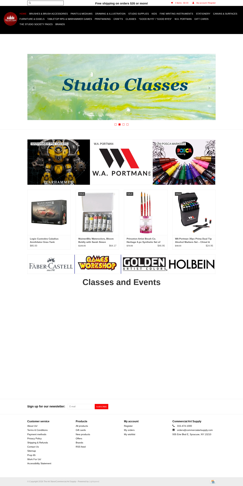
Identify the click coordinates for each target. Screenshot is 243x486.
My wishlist (129, 434)
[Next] (209, 88)
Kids (154, 13)
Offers (79, 438)
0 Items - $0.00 (182, 3)
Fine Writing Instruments (176, 13)
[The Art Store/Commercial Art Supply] (10, 19)
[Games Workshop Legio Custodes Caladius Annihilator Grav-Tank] (49, 212)
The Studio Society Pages (36, 24)
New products (83, 434)
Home (23, 13)
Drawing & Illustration (110, 13)
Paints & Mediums (81, 13)
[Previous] (34, 88)
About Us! (32, 426)
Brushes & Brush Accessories (48, 13)
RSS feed (81, 446)
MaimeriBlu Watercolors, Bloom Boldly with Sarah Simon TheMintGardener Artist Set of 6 (96, 240)
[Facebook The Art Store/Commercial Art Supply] (201, 406)
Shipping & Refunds (37, 442)
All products (82, 426)
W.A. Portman (183, 19)
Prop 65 (31, 455)
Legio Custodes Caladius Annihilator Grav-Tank (44, 240)
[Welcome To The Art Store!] (121, 87)
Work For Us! (34, 459)
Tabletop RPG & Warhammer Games (69, 19)
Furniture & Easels (32, 19)
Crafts (118, 19)
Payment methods (36, 434)
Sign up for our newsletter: (46, 406)
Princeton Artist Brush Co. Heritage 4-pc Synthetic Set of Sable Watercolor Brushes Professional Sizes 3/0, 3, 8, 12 (144, 240)
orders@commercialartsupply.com (195, 430)
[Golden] (97, 264)
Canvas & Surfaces (225, 13)
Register (128, 426)
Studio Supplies (138, 13)
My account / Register (206, 3)
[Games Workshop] (50, 264)
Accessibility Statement (39, 463)
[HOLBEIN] (144, 264)
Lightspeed (94, 481)
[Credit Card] (212, 481)
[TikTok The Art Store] (213, 406)
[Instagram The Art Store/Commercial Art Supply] (207, 406)
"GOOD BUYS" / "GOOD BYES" (155, 19)
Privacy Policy (34, 438)
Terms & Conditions (37, 430)
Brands (60, 24)
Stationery (203, 13)
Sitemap (31, 451)
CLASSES (131, 19)
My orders (129, 430)
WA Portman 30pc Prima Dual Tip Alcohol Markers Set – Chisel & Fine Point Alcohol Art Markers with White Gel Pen (193, 240)
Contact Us (33, 446)
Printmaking (103, 19)
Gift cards (201, 19)
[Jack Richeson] (191, 264)
